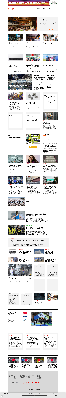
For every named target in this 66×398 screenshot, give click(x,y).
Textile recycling (30, 374)
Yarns (9, 376)
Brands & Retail (16, 379)
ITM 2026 (38, 374)
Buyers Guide (46, 372)
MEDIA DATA (50, 8)
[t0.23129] (49, 29)
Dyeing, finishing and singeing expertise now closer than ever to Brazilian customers (51, 78)
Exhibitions (38, 372)
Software (29, 376)
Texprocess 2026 (39, 377)
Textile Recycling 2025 (39, 8)
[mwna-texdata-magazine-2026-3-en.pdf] (33, 139)
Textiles (15, 372)
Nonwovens (15, 375)
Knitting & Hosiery (22, 375)
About (46, 8)
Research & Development (31, 375)
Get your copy (33, 146)
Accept (35, 395)
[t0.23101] (52, 29)
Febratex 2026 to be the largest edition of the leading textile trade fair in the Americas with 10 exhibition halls (39, 78)
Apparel (15, 376)
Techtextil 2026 (39, 376)
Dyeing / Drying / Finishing (23, 376)
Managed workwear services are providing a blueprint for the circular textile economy (39, 88)
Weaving (21, 374)
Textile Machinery (22, 372)
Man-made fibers (11, 374)
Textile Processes (30, 372)
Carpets (15, 378)
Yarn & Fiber (10, 372)
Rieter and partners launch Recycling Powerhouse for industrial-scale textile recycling (52, 82)
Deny (13, 395)
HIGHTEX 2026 (38, 375)
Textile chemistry (30, 377)
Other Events (39, 378)
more (56, 395)
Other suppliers (22, 377)
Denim (15, 377)
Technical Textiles (16, 374)
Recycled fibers (11, 375)
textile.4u (44, 8)
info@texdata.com (41, 386)
